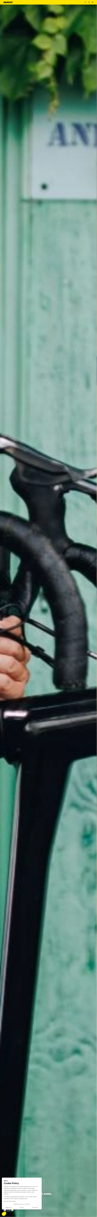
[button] (4, 1214)
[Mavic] (8, 2)
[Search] (85, 2)
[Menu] (92, 2)
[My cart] (88, 2)
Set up (22, 1207)
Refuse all (8, 1207)
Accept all (35, 1207)
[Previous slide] (5, 1210)
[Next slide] (12, 1210)
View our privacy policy (10, 1201)
